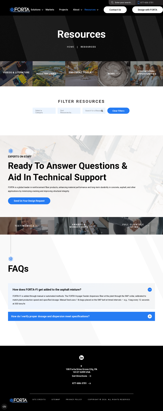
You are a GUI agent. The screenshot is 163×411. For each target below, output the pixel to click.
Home (70, 47)
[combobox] (44, 111)
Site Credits (39, 399)
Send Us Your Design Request (29, 200)
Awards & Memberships (79, 225)
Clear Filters (118, 111)
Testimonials (24, 226)
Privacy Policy (74, 399)
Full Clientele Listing (133, 225)
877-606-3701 (79, 383)
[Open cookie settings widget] (4, 407)
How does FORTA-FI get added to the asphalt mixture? (47, 289)
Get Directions (79, 376)
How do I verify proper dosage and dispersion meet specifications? (50, 316)
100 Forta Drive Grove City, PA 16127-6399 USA (81, 370)
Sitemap (56, 399)
